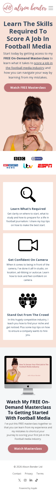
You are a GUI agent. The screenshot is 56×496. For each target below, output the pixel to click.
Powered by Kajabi (28, 488)
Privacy (29, 473)
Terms (40, 473)
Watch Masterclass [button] (28, 449)
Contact (17, 473)
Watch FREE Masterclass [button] (28, 88)
